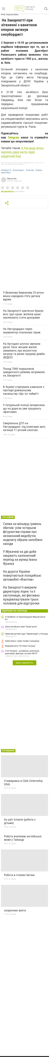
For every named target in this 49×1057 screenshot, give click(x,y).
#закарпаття (6, 170)
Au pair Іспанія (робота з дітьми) (19, 821)
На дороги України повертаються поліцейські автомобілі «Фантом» (22, 575)
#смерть (38, 170)
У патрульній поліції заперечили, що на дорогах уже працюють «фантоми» (24, 408)
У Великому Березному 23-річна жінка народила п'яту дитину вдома (23, 296)
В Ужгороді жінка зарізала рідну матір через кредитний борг (22, 152)
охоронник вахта (15, 910)
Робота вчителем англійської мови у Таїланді (22, 838)
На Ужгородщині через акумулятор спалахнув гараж (21, 330)
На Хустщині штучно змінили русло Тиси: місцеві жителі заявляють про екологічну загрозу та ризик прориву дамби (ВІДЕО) (24, 350)
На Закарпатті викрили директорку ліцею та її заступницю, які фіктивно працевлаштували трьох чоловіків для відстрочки (21, 595)
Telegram (13, 137)
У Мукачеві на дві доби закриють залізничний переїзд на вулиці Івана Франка (20, 558)
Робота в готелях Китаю (19, 875)
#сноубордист (18, 170)
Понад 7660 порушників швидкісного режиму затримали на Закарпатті (24, 372)
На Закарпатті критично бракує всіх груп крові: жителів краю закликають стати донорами (23, 314)
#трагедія (30, 170)
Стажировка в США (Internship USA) (23, 782)
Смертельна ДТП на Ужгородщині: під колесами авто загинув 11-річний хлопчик (24, 427)
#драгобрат (6, 172)
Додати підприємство (24, 663)
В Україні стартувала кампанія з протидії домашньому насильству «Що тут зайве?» (23, 390)
